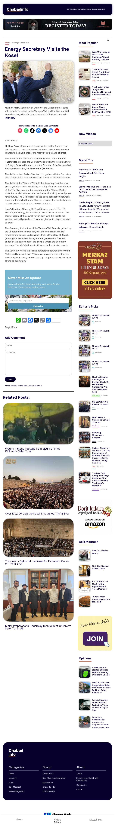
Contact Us (81, 785)
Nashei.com (48, 782)
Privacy (57, 822)
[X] (36, 320)
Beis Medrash (15, 787)
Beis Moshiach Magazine (54, 778)
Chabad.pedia (49, 787)
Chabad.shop (49, 791)
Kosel (14, 327)
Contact (80, 789)
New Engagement (17, 791)
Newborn (13, 778)
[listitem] (95, 57)
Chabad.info (48, 774)
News (11, 774)
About (79, 774)
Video (11, 782)
